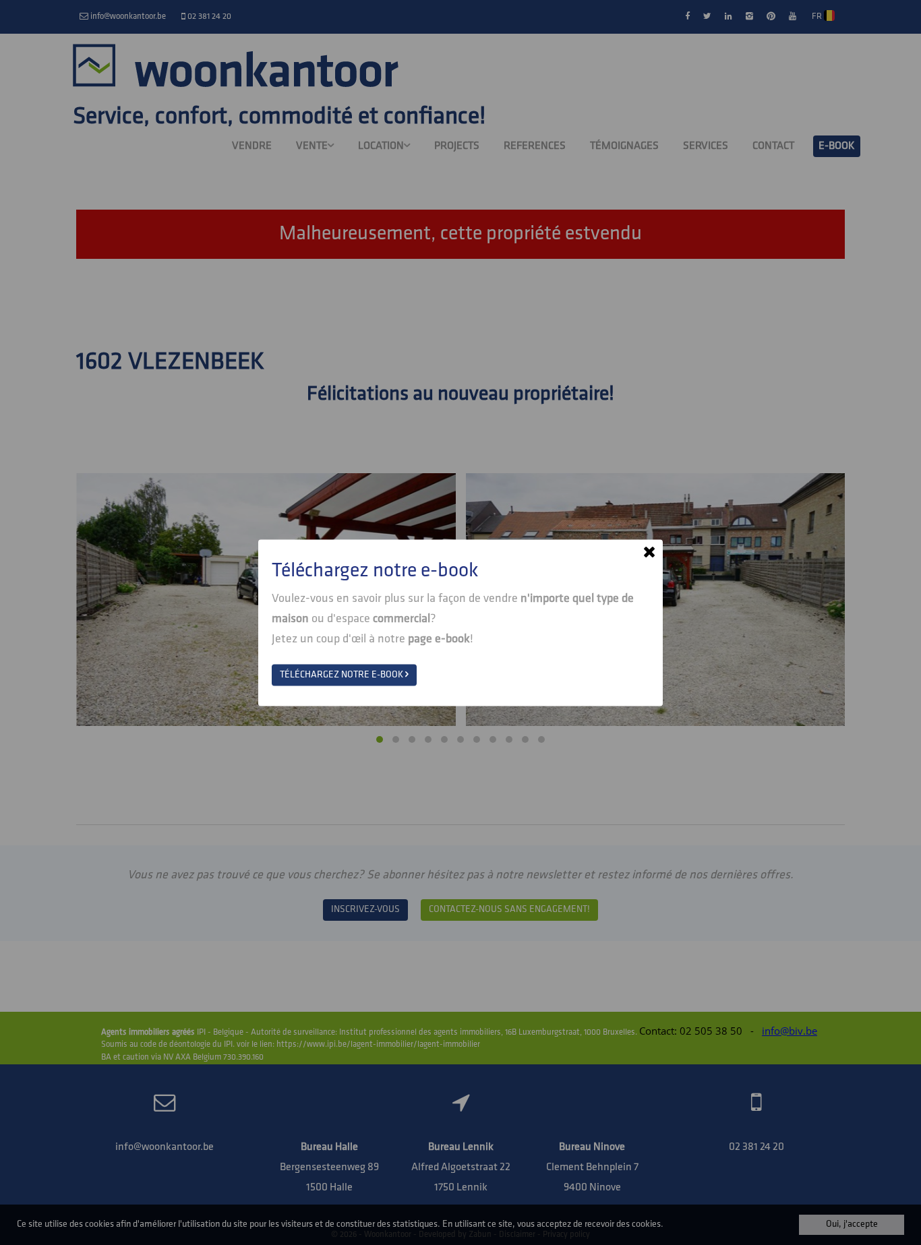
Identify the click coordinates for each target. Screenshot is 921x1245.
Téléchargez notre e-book (342, 674)
